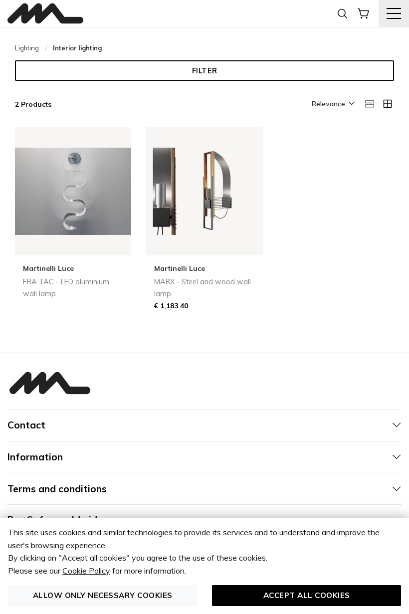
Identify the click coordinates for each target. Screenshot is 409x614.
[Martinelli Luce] (45, 13)
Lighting (27, 48)
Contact (26, 425)
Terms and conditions (57, 489)
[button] (332, 104)
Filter (204, 70)
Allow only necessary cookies (103, 595)
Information (35, 457)
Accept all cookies (306, 595)
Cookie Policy (86, 571)
